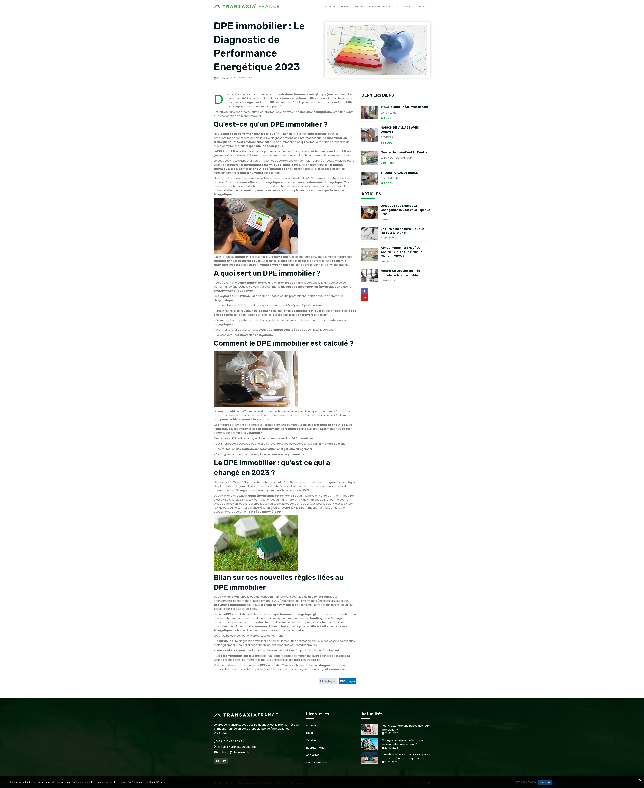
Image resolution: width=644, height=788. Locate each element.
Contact (422, 6)
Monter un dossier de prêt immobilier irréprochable (400, 273)
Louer (345, 6)
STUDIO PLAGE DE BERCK (399, 173)
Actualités (403, 6)
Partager (349, 681)
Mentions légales (526, 781)
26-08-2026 (391, 733)
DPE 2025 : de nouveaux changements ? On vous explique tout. (405, 210)
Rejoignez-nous (379, 6)
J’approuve (545, 782)
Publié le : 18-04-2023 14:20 (234, 78)
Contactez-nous (317, 762)
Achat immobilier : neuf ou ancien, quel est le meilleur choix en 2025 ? (401, 252)
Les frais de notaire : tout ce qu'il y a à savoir (403, 231)
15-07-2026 (390, 762)
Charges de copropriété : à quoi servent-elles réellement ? (402, 742)
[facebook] (217, 761)
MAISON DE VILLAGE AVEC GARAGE (400, 130)
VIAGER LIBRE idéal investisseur (404, 107)
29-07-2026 (391, 747)
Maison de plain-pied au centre (404, 152)
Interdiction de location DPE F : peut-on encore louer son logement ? (406, 756)
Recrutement (315, 748)
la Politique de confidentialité (144, 782)
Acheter (330, 6)
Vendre (358, 6)
